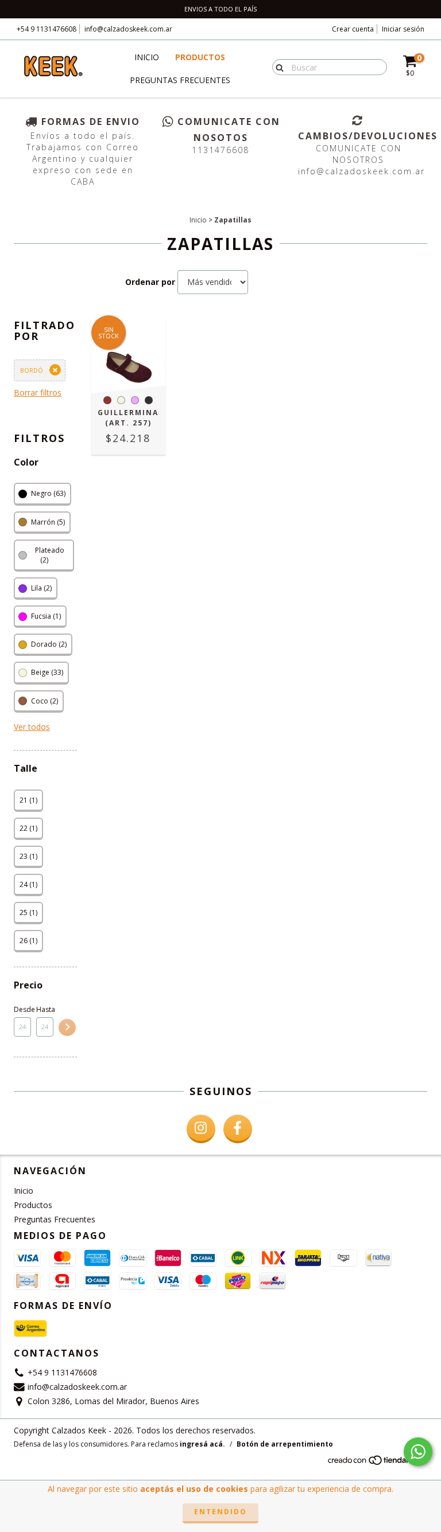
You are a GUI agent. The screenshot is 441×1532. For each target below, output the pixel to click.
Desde (22, 1009)
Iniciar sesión (403, 29)
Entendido (220, 1512)
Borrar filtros (37, 392)
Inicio (146, 57)
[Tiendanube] (377, 1463)
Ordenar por (150, 281)
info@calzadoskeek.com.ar (128, 29)
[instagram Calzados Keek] (201, 1129)
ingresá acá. (202, 1444)
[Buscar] (277, 66)
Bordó (31, 370)
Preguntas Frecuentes (180, 80)
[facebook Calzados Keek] (237, 1129)
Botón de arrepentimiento (285, 1444)
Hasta (44, 1009)
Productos (200, 57)
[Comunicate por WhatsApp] (418, 1451)
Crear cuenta (353, 29)
